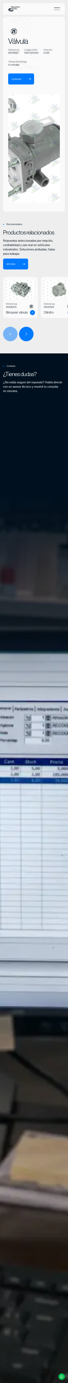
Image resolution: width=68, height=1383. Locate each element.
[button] (57, 9)
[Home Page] (14, 9)
